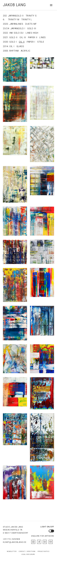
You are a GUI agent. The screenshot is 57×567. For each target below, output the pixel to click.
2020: (6, 41)
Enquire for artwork (42, 536)
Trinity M (13, 19)
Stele (40, 41)
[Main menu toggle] (51, 5)
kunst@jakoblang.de (14, 542)
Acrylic (25, 50)
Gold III (31, 28)
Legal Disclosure (28, 554)
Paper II (32, 37)
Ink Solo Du (16, 33)
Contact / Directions (27, 551)
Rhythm (14, 50)
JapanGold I (17, 28)
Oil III (23, 37)
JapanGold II (16, 15)
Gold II (13, 37)
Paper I (31, 41)
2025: (6, 24)
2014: (6, 46)
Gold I (13, 41)
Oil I (11, 46)
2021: (6, 37)
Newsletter (12, 551)
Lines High (32, 33)
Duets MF (31, 24)
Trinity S (31, 15)
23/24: (6, 28)
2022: (6, 33)
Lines (42, 37)
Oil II (22, 41)
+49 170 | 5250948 (11, 539)
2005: (6, 50)
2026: (5, 17)
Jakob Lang (14, 5)
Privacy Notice (44, 551)
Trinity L (26, 19)
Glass (20, 46)
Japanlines (16, 24)
